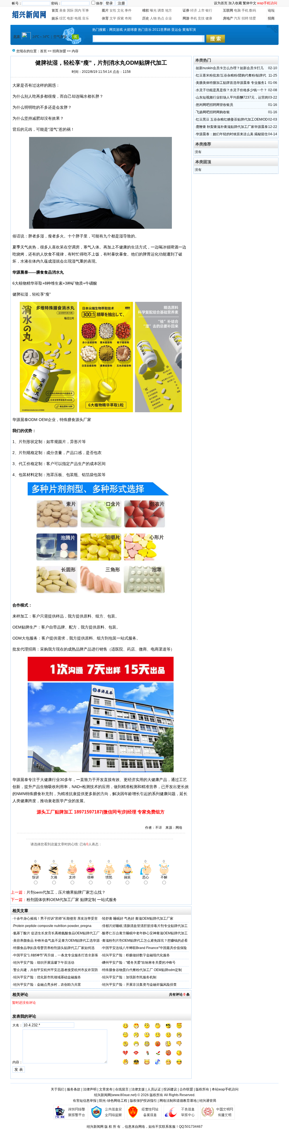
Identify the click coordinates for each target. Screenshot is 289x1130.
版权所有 (202, 1089)
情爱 (252, 18)
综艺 (62, 18)
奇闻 (128, 18)
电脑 (237, 10)
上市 (201, 10)
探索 (120, 18)
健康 (208, 18)
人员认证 (154, 1089)
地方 (168, 10)
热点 (160, 18)
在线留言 (122, 1089)
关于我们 (57, 1089)
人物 (153, 18)
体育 (105, 18)
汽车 (237, 18)
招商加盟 (59, 51)
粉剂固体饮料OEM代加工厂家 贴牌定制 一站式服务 (72, 899)
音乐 (85, 18)
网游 (186, 18)
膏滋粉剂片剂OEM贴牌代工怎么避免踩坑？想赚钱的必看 (145, 941)
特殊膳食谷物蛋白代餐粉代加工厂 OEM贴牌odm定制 (142, 970)
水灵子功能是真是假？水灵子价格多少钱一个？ (231, 90)
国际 (70, 10)
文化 (120, 10)
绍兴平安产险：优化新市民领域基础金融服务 (47, 977)
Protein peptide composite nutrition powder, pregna (52, 926)
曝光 (153, 10)
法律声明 (90, 1089)
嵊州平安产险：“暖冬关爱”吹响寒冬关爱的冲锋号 (139, 963)
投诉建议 (170, 1089)
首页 (55, 10)
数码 (252, 10)
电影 (70, 18)
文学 (113, 18)
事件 (128, 10)
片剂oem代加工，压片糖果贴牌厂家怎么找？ (66, 892)
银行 (208, 10)
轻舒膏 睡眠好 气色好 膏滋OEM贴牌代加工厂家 (137, 918)
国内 (78, 10)
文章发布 (106, 1089)
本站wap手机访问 (225, 1089)
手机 (245, 10)
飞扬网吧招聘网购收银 (213, 112)
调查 (160, 10)
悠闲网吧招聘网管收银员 (214, 105)
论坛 (271, 10)
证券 (186, 10)
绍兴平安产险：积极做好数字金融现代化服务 (136, 955)
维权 (145, 10)
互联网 (228, 10)
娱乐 (55, 18)
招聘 (245, 18)
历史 (145, 18)
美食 (62, 10)
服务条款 (73, 1089)
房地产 (228, 18)
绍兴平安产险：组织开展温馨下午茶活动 (43, 963)
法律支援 (138, 1089)
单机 (193, 18)
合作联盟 (186, 1089)
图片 (105, 10)
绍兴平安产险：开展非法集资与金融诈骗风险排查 (139, 985)
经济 (193, 10)
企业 (168, 18)
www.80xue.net (123, 1095)
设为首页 (220, 3)
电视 (78, 18)
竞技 (201, 18)
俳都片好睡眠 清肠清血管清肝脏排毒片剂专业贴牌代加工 (145, 926)
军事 (85, 10)
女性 (113, 10)
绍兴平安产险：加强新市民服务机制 (129, 977)
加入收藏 (235, 3)
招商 (271, 18)
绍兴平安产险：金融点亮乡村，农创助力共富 (47, 985)
